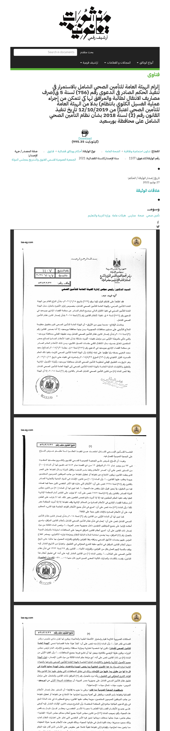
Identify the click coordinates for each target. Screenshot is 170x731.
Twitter (158, 226)
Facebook (158, 222)
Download (85, 138)
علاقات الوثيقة (148, 191)
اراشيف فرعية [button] (90, 62)
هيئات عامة (119, 215)
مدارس (132, 215)
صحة (141, 215)
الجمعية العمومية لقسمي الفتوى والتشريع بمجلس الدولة (44, 159)
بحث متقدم (87, 52)
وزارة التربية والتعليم (99, 215)
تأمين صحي (153, 215)
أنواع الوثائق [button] (146, 62)
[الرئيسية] (85, 23)
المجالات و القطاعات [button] (118, 62)
